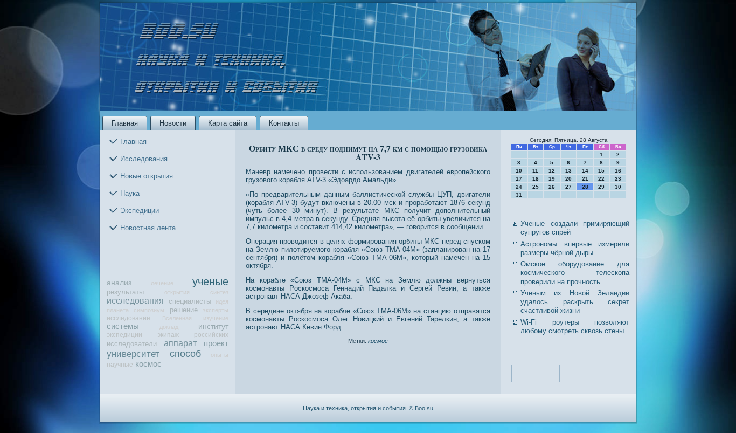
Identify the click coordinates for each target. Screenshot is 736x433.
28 (585, 187)
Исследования (144, 159)
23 (618, 179)
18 (535, 179)
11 (535, 171)
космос (148, 364)
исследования (135, 300)
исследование (128, 317)
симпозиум (149, 310)
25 (535, 187)
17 (519, 179)
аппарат (180, 343)
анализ (119, 283)
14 (585, 171)
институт (213, 326)
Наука (130, 193)
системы (123, 326)
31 (519, 195)
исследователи (132, 344)
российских (211, 334)
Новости (172, 123)
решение (184, 310)
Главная (125, 123)
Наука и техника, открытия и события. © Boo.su (368, 408)
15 (601, 171)
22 (601, 179)
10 (519, 171)
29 (601, 187)
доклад (168, 327)
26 (551, 187)
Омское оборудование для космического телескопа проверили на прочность (574, 273)
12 (551, 171)
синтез (219, 292)
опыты (219, 355)
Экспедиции (139, 211)
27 (568, 187)
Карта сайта (227, 123)
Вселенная (177, 318)
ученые (210, 281)
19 (551, 179)
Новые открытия (146, 176)
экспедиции (124, 334)
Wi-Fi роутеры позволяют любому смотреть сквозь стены (574, 326)
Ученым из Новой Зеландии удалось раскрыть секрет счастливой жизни (574, 302)
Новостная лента (148, 228)
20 (568, 179)
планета (118, 310)
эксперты (215, 310)
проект (216, 343)
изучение (215, 318)
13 (568, 171)
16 (618, 171)
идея (222, 301)
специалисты (190, 301)
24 (519, 187)
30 (618, 187)
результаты (125, 292)
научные (120, 364)
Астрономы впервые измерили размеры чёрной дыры (574, 248)
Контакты (284, 123)
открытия (177, 292)
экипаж (168, 334)
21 (585, 179)
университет (133, 354)
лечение (162, 283)
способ (185, 353)
